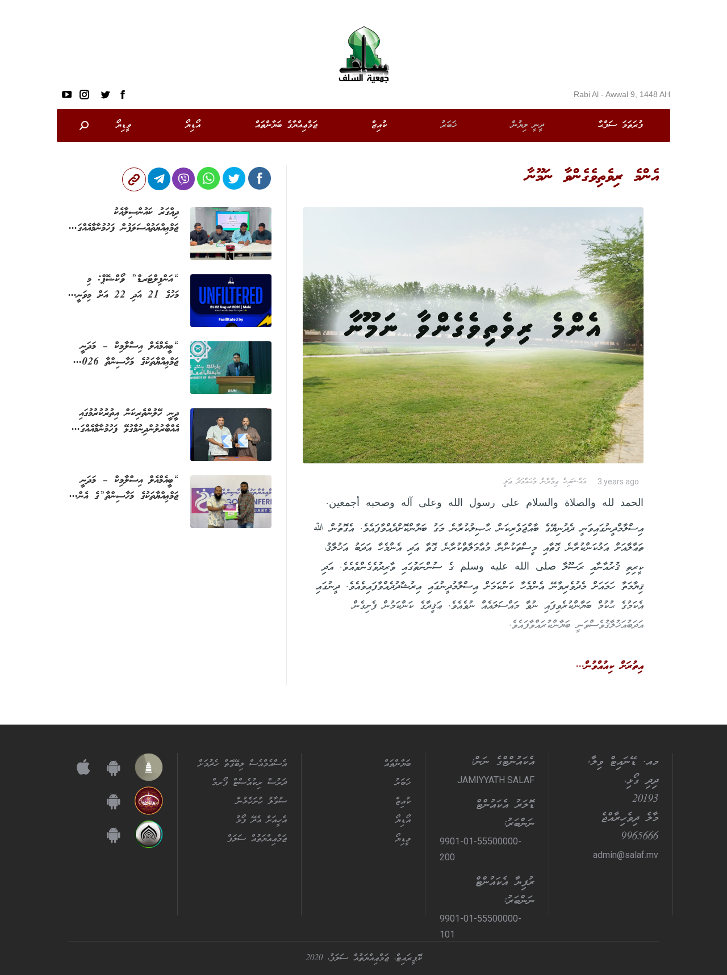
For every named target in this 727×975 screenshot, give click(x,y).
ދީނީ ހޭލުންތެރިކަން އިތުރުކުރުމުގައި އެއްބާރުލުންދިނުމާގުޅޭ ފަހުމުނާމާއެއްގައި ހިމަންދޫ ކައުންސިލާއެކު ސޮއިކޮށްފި (127, 421)
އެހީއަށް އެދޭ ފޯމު (261, 820)
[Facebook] (122, 94)
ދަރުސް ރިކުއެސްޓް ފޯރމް (249, 783)
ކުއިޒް (403, 802)
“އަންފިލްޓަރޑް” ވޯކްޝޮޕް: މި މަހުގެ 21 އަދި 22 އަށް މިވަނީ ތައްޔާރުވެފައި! (128, 287)
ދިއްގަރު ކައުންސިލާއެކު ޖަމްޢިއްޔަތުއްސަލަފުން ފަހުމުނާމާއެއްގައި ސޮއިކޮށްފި (126, 220)
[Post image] (230, 233)
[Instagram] (84, 94)
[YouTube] (67, 94)
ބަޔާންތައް (397, 764)
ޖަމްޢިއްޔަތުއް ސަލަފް (257, 839)
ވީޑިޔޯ (403, 839)
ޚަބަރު (403, 783)
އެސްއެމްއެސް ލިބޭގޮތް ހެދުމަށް (242, 764)
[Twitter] (105, 94)
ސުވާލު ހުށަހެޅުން (261, 802)
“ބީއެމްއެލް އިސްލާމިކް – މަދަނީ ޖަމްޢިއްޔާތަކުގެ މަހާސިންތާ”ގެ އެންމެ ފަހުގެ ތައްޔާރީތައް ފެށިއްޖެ (126, 488)
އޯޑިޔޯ (403, 820)
